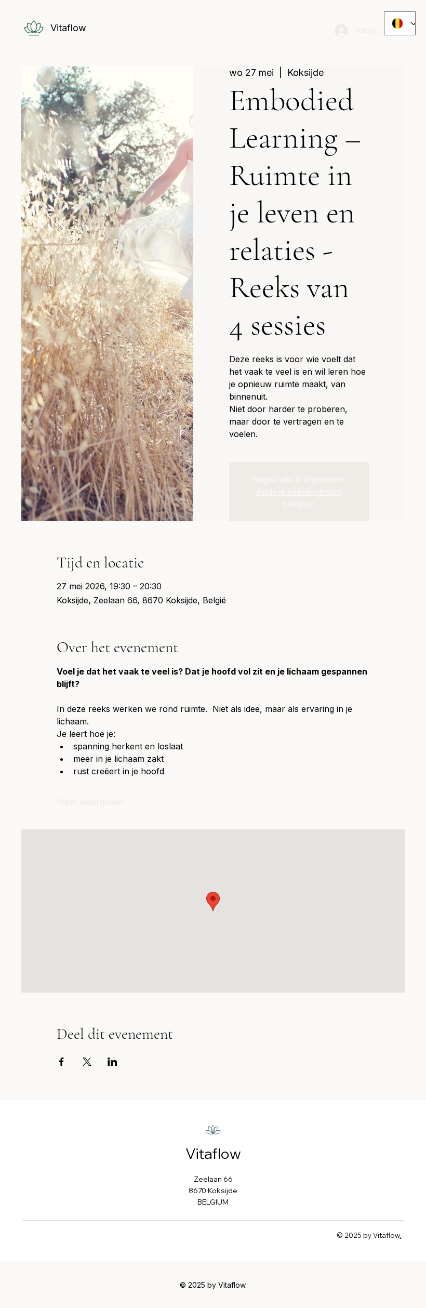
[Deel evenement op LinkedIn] (112, 1062)
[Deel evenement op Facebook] (61, 1062)
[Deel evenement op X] (87, 1062)
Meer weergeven (90, 802)
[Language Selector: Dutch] (400, 23)
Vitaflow (68, 27)
